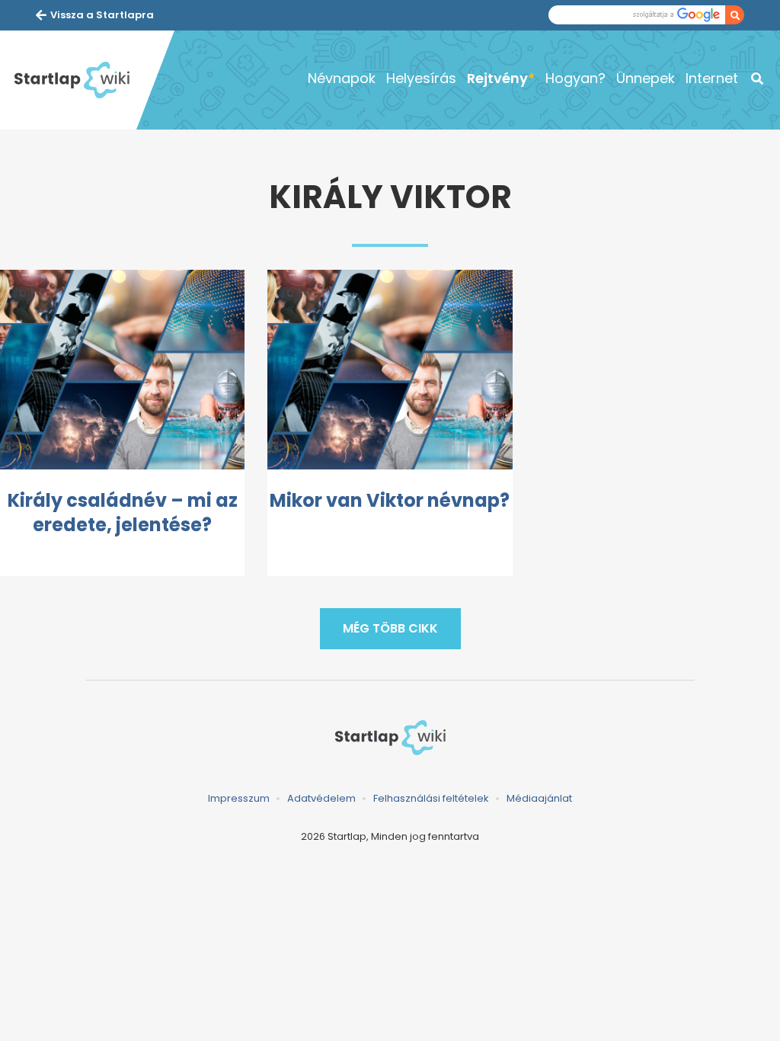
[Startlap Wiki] (72, 80)
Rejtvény (497, 78)
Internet (712, 78)
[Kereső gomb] (734, 14)
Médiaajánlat (539, 798)
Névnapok (342, 78)
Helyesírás (421, 78)
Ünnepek (645, 78)
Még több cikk (390, 628)
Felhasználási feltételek (431, 798)
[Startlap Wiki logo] (390, 737)
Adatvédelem (321, 798)
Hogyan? (575, 78)
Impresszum (239, 798)
